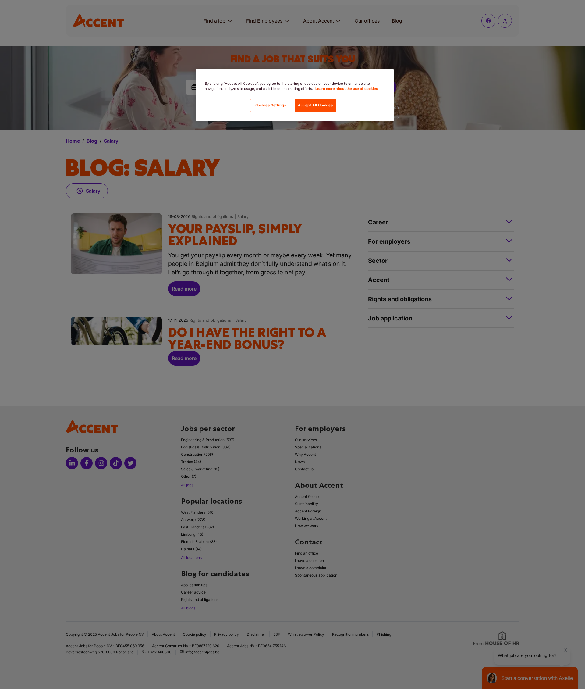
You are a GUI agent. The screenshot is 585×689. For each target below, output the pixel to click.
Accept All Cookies (315, 105)
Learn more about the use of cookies (346, 89)
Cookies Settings (270, 105)
